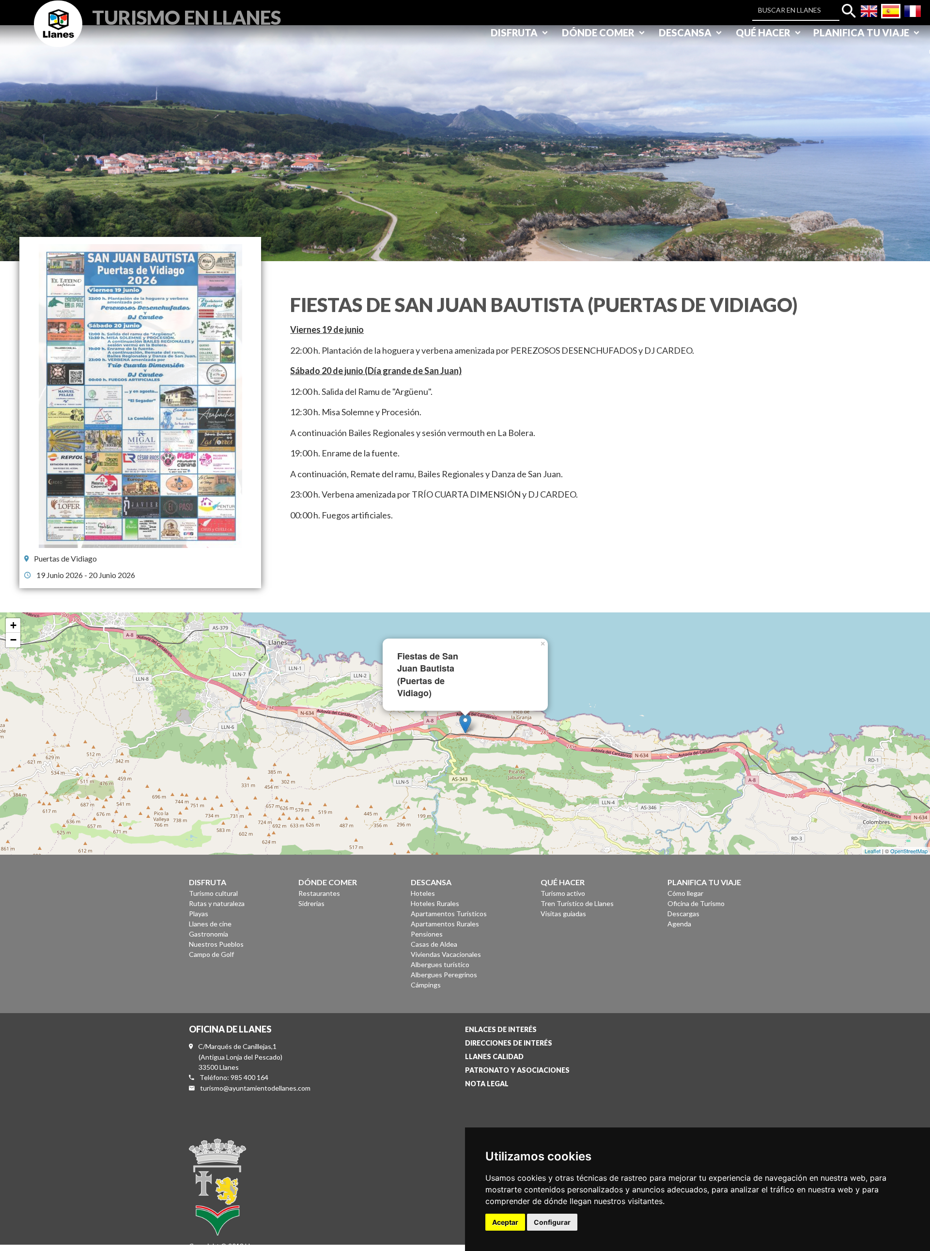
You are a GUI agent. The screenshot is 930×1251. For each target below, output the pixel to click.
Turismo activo (563, 893)
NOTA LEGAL (487, 1083)
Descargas (683, 913)
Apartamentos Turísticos (449, 913)
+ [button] (13, 625)
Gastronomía (208, 934)
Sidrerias (311, 903)
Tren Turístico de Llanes (577, 903)
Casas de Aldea (434, 944)
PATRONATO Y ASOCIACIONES (517, 1070)
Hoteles (423, 893)
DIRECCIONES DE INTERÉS (508, 1043)
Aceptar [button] (505, 1222)
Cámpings (426, 985)
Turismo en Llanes (186, 16)
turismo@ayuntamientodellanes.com (255, 1088)
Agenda (679, 924)
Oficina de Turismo (696, 903)
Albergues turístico (440, 964)
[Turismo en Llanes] (58, 35)
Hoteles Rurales (435, 903)
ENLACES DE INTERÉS (501, 1029)
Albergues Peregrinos (444, 974)
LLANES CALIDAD (494, 1056)
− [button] (13, 640)
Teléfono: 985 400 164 (234, 1077)
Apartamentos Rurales (445, 924)
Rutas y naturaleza (217, 903)
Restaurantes (319, 893)
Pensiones (427, 934)
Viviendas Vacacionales (446, 954)
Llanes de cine (210, 924)
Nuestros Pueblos (216, 944)
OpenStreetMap (909, 851)
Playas (198, 913)
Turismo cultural (213, 893)
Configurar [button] (552, 1222)
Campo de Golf (211, 954)
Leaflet (873, 851)
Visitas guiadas (563, 913)
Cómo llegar (685, 893)
